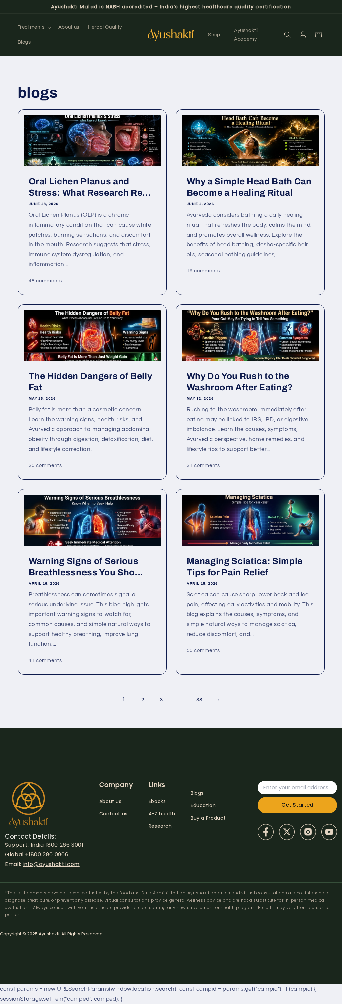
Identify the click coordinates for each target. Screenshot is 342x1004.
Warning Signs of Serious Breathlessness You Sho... (85, 566)
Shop (214, 34)
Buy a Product (208, 818)
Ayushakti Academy (246, 35)
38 (199, 699)
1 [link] (123, 700)
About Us (110, 801)
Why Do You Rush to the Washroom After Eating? (240, 381)
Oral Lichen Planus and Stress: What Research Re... (89, 187)
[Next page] (218, 700)
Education (203, 805)
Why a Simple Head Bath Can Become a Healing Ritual (249, 187)
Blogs (197, 793)
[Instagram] (308, 832)
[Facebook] (265, 832)
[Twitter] (287, 832)
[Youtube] (329, 832)
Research (160, 826)
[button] (33, 27)
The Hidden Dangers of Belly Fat (90, 381)
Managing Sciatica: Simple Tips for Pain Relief (245, 566)
